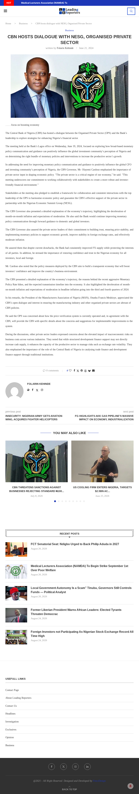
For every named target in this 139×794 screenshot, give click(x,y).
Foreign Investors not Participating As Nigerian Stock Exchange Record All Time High (82, 633)
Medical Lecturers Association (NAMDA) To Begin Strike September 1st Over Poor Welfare (79, 568)
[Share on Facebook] (74, 370)
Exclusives (10, 729)
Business (23, 23)
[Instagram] (75, 766)
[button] (16, 3)
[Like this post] (70, 370)
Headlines (10, 713)
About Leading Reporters (18, 698)
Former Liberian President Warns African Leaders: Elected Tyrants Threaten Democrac (76, 611)
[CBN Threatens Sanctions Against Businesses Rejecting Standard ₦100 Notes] (36, 461)
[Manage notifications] (130, 786)
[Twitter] (63, 766)
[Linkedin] (87, 766)
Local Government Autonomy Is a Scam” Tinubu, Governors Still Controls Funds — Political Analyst (81, 589)
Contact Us (11, 706)
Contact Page (12, 690)
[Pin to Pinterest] (82, 370)
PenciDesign (99, 781)
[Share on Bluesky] (89, 370)
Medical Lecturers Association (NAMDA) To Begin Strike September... (58, 2)
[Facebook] (51, 766)
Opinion (9, 737)
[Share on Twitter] (78, 370)
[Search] (131, 11)
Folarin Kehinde (65, 48)
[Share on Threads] (85, 370)
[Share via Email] (93, 370)
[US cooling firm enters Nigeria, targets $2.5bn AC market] (102, 461)
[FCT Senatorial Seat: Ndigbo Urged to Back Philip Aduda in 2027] (16, 549)
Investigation (12, 721)
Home (8, 23)
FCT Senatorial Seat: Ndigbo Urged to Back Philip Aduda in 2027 (75, 544)
